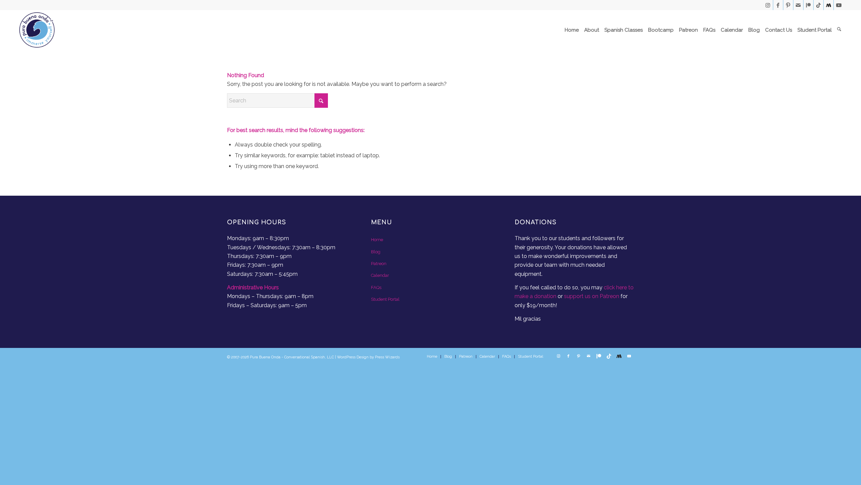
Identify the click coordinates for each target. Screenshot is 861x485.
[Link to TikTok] (818, 5)
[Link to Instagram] (768, 5)
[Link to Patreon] (808, 5)
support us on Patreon (591, 296)
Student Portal (385, 299)
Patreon (378, 263)
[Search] (839, 30)
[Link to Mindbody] (828, 5)
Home (377, 239)
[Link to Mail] (798, 5)
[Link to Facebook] (778, 5)
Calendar (380, 275)
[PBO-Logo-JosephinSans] (37, 30)
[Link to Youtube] (839, 5)
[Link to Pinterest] (788, 5)
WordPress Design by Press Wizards (368, 357)
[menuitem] (572, 30)
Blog (375, 251)
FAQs (376, 287)
